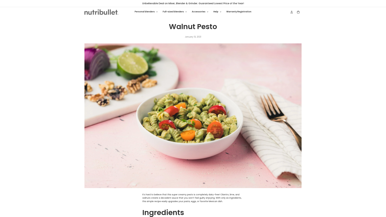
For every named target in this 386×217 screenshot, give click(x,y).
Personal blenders (145, 11)
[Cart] (298, 12)
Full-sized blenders (173, 11)
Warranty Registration (238, 11)
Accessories (199, 11)
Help (216, 11)
